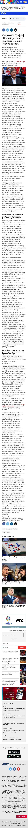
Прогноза (7, 635)
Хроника (9, 777)
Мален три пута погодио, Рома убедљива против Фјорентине (10, 652)
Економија (22, 777)
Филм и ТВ (17, 792)
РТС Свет (20, 797)
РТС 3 (15, 797)
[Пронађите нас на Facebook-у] (14, 769)
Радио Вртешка (12, 807)
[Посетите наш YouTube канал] (18, 769)
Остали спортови (14, 786)
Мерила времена (6, 779)
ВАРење (3, 9)
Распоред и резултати (13, 7)
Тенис (22, 784)
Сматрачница (15, 780)
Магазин (6, 790)
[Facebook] (3, 30)
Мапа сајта (21, 816)
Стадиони (3, 7)
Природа (4, 794)
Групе (12, 6)
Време (23, 779)
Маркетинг (14, 811)
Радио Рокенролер (15, 806)
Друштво (15, 777)
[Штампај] (15, 30)
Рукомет (10, 785)
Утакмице (22, 7)
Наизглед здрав (18, 795)
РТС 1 (5, 797)
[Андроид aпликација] (14, 693)
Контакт (7, 811)
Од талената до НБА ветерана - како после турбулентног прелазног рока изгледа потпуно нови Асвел (10, 682)
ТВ (2, 797)
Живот (12, 790)
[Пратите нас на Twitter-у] (10, 769)
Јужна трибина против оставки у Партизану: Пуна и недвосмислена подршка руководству (10, 661)
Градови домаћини (20, 6)
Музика (5, 791)
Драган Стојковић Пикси (10, 529)
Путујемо (18, 791)
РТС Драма (11, 799)
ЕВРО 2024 (6, 532)
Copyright (12, 821)
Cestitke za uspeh (7, 728)
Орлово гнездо (9, 8)
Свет (20, 776)
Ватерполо (16, 785)
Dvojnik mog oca (7, 713)
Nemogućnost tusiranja (8, 721)
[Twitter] (7, 30)
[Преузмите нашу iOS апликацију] (14, 752)
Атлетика (23, 785)
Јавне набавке (22, 811)
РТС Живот (18, 799)
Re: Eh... (5, 735)
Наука (23, 792)
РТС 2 (10, 797)
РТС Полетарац (16, 801)
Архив (14, 808)
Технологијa (12, 791)
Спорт (6, 784)
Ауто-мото (5, 786)
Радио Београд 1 (11, 804)
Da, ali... (4, 706)
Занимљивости (20, 790)
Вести (2, 8)
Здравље (10, 792)
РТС (3, 811)
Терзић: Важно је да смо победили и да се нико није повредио (9, 667)
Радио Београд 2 (21, 804)
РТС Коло (11, 800)
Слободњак (9, 9)
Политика (9, 776)
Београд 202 (17, 805)
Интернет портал (17, 812)
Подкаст (23, 780)
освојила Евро (20, 62)
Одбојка (4, 785)
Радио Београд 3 (7, 805)
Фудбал (11, 784)
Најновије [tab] (5, 643)
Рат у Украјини (16, 779)
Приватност (5, 821)
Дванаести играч (18, 8)
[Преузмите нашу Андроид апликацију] (14, 756)
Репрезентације (5, 6)
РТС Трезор (18, 800)
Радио (4, 804)
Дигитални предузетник (14, 794)
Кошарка (16, 784)
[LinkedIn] (11, 30)
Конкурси (8, 812)
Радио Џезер (21, 807)
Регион (15, 776)
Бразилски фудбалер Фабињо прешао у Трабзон (10, 673)
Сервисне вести (6, 780)
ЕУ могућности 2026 (14, 781)
